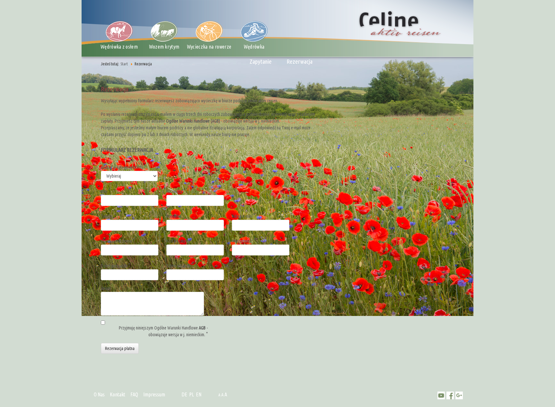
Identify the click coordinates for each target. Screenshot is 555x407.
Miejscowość (243, 241)
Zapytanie (261, 61)
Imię (105, 191)
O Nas (99, 394)
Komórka (173, 216)
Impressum (154, 394)
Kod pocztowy (178, 241)
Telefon (107, 216)
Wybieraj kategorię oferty (122, 167)
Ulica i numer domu (117, 241)
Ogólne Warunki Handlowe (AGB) (193, 121)
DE (184, 394)
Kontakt (117, 394)
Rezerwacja (299, 61)
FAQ (134, 394)
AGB (202, 327)
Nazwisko (174, 191)
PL (191, 394)
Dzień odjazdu (178, 265)
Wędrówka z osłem (119, 47)
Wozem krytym (164, 47)
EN (198, 394)
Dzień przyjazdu (115, 265)
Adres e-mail (242, 216)
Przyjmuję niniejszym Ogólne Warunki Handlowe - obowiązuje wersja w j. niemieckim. (163, 331)
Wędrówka (254, 47)
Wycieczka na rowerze (209, 47)
